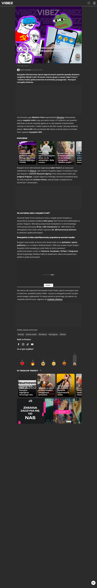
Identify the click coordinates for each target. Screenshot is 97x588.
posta (52, 274)
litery (33, 171)
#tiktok (63, 334)
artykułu (54, 299)
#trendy (21, 334)
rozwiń (47, 285)
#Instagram (53, 334)
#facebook (43, 334)
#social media (31, 334)
